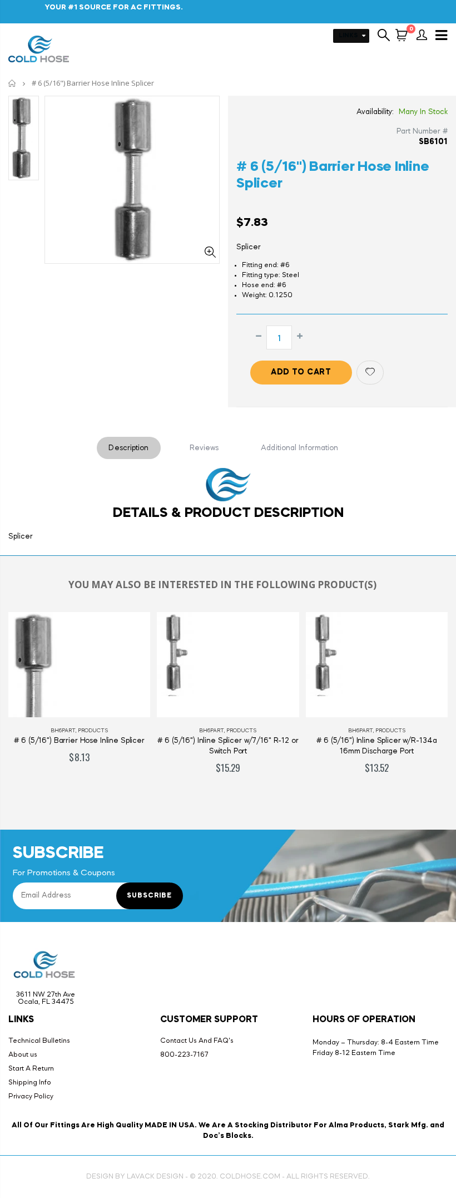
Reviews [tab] (204, 448)
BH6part (63, 730)
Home (12, 83)
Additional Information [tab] (299, 448)
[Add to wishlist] (370, 372)
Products (93, 730)
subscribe (149, 896)
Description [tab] (128, 448)
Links (348, 36)
